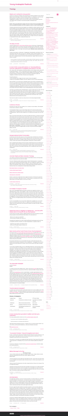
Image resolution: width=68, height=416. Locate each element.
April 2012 (48, 189)
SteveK (12, 206)
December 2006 (49, 291)
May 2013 (48, 168)
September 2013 (49, 162)
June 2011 (48, 205)
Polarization (27, 310)
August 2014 (48, 144)
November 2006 (49, 292)
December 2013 (49, 157)
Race (11, 185)
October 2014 (48, 141)
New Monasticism (24, 260)
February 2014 (49, 154)
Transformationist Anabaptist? (17, 288)
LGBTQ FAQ (48, 21)
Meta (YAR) (50, 41)
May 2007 (48, 283)
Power (33, 184)
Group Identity (27, 131)
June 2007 (48, 281)
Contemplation (18, 227)
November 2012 (49, 178)
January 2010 (48, 232)
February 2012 (49, 192)
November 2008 (49, 254)
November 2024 (49, 95)
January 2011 (48, 213)
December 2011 (49, 195)
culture (14, 100)
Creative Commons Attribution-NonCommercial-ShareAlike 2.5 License (32, 415)
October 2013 (48, 160)
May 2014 (48, 149)
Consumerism (28, 150)
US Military (56, 48)
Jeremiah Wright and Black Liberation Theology (22, 156)
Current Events (23, 130)
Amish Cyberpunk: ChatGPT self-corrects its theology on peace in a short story (52, 61)
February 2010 (49, 230)
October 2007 (48, 275)
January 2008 (48, 270)
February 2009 (49, 249)
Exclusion (16, 184)
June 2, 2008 (15, 129)
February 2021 (49, 106)
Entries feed (48, 305)
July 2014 (48, 146)
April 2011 (48, 208)
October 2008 (48, 256)
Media (46, 40)
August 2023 (48, 98)
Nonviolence (55, 41)
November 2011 (49, 197)
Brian (11, 63)
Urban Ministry (20, 185)
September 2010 (49, 219)
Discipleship (18, 39)
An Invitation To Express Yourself (18, 188)
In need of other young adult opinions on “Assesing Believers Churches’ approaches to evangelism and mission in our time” (25, 67)
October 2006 (48, 294)
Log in (47, 303)
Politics (29, 184)
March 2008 (48, 267)
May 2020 (48, 108)
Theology (16, 40)
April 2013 (48, 170)
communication (16, 207)
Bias (51, 29)
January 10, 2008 (16, 309)
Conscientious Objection (22, 150)
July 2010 (48, 222)
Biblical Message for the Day (17, 351)
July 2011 (48, 203)
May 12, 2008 (15, 149)
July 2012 (48, 184)
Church (15, 39)
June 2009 (48, 243)
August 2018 (48, 117)
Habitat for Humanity (30, 236)
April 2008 (48, 265)
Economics (20, 260)
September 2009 (49, 238)
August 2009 (48, 240)
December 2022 (49, 100)
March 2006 (48, 299)
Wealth (47, 49)
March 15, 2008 (17, 259)
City (17, 130)
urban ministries (23, 236)
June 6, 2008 (16, 99)
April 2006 (48, 297)
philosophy (20, 207)
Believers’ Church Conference (21, 45)
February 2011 (49, 211)
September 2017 (49, 125)
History (19, 184)
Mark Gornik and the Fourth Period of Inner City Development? (26, 231)
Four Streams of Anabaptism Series (21, 310)
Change (18, 150)
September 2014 (49, 143)
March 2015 (48, 135)
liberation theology (24, 184)
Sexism (53, 45)
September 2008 (49, 257)
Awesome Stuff (48, 29)
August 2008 (48, 259)
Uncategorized (32, 100)
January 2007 (48, 289)
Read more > (42, 38)
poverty (31, 184)
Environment (27, 39)
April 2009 (48, 246)
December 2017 (49, 122)
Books (14, 130)
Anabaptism (12, 39)
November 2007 (49, 273)
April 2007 (48, 284)
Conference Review (15, 104)
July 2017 (48, 127)
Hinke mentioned (29, 45)
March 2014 (48, 152)
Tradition (48, 48)
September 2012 (49, 181)
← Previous (11, 408)
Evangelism (30, 39)
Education (26, 130)
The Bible (13, 185)
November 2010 (49, 216)
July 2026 (48, 92)
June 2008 (48, 262)
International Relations (49, 38)
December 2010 (49, 214)
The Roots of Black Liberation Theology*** (16, 170)
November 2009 (49, 235)
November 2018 (49, 114)
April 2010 (48, 227)
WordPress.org (49, 308)
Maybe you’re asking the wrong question (20, 14)
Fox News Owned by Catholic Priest (15, 181)
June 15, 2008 (16, 38)
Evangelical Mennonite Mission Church (37, 273)
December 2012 (49, 176)
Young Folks (19, 40)
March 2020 (48, 109)
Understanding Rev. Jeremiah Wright (15, 174)
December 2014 (49, 138)
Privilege (35, 184)
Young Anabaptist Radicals (21, 4)
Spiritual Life (25, 100)
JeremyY (12, 259)
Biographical (15, 150)
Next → (19, 408)
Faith (33, 39)
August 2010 (48, 221)
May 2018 (48, 119)
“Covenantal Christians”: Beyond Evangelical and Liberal (24, 333)
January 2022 (48, 103)
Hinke (11, 38)
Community (49, 32)
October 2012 (48, 179)
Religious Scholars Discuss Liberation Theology (16, 172)
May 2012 (48, 187)
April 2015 (48, 133)
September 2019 (49, 111)
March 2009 (48, 248)
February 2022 (49, 101)
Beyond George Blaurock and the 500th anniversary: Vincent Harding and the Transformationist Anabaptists (52, 56)
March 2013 (48, 171)
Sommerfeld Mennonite (17, 272)
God (24, 131)
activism (12, 130)
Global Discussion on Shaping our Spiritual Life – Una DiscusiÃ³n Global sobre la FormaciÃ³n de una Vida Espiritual (26, 211)
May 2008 (48, 264)
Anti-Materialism (14, 377)
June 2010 (48, 224)
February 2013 (49, 173)
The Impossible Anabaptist (16, 263)
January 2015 (48, 136)
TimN (11, 309)
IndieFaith (14, 265)
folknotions (12, 183)
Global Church (22, 131)
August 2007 (48, 278)
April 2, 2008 (16, 206)
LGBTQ (21, 184)
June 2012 (48, 186)
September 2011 (49, 200)
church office (35, 268)
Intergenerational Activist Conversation (19, 135)
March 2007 (48, 286)
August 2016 (48, 130)
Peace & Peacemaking (33, 131)
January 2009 (48, 251)
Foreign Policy (18, 131)
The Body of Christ (14, 43)
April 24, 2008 (17, 183)
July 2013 (48, 165)
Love (13, 40)
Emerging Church (22, 39)
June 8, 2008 (16, 63)
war (11, 152)
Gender (56, 36)
